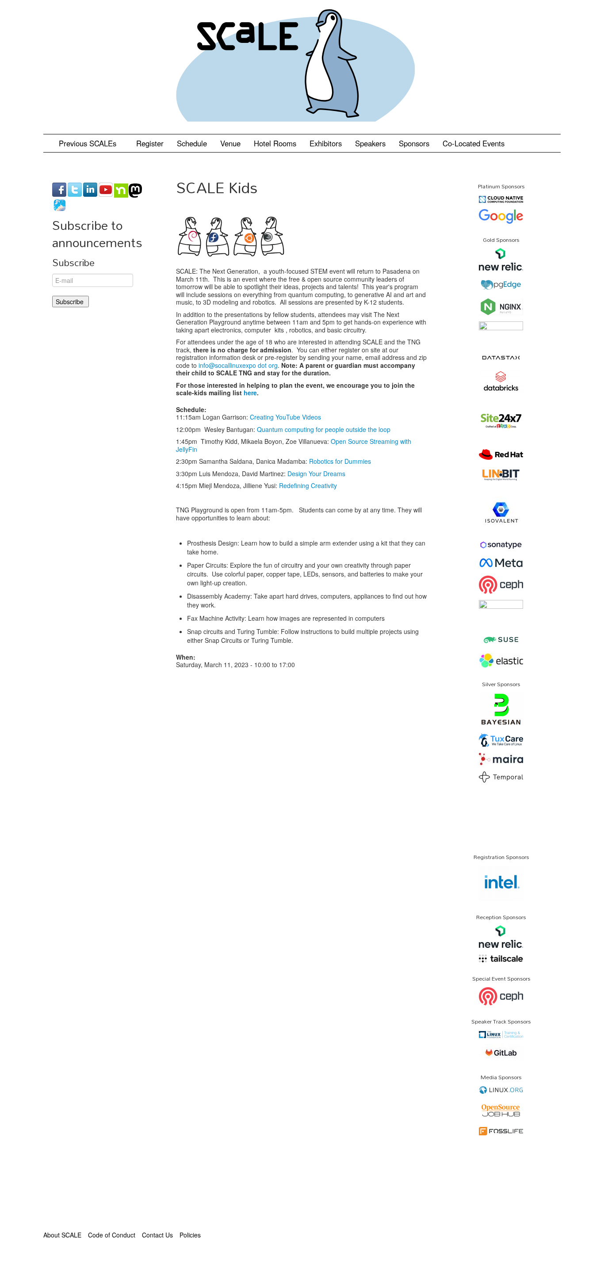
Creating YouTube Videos (285, 416)
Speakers (370, 143)
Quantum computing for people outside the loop (323, 429)
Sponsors (414, 143)
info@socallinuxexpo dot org (238, 365)
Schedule (192, 143)
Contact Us (157, 1234)
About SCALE (62, 1234)
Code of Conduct (111, 1234)
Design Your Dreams (316, 473)
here (250, 392)
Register (150, 143)
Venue (230, 143)
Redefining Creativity (308, 485)
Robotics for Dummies (340, 461)
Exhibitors (326, 143)
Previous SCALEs (89, 143)
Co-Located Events (474, 143)
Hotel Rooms (275, 143)
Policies (190, 1234)
